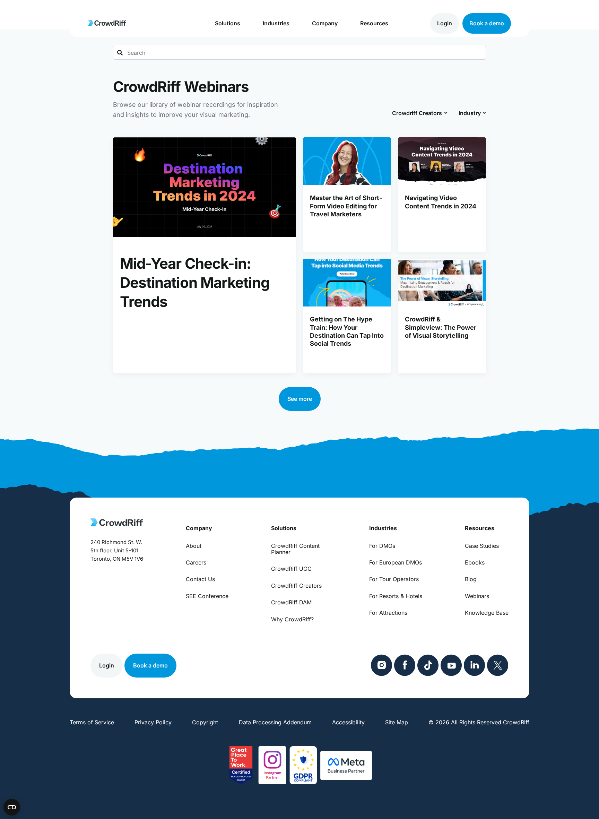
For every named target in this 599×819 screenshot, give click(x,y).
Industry (470, 113)
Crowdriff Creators (417, 113)
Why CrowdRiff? (292, 619)
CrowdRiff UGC (291, 569)
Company (325, 23)
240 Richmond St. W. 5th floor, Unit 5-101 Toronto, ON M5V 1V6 (116, 550)
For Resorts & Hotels (395, 596)
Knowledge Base (487, 613)
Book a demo (486, 23)
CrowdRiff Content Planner (295, 549)
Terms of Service (92, 722)
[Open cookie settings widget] (11, 807)
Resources (374, 23)
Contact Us (200, 579)
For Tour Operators (394, 579)
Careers (196, 562)
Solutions (227, 23)
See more (299, 398)
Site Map (396, 722)
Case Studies (482, 546)
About (193, 546)
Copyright (205, 722)
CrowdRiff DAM (291, 602)
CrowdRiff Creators (296, 586)
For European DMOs (395, 562)
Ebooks (475, 562)
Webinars (477, 596)
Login (444, 23)
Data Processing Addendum (275, 722)
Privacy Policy (153, 722)
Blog (471, 579)
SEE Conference (207, 596)
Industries (276, 23)
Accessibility (348, 722)
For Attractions (388, 613)
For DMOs (382, 546)
